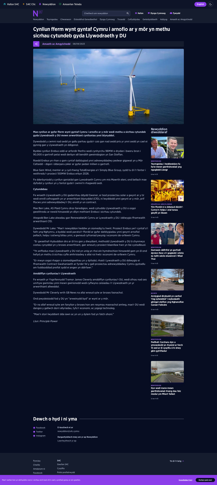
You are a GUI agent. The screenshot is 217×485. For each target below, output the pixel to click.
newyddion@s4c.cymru (68, 431)
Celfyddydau (134, 19)
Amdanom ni (39, 469)
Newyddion (38, 19)
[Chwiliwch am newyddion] (127, 13)
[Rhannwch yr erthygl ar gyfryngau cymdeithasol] (36, 44)
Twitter (39, 432)
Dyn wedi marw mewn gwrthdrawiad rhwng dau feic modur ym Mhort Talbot (166, 391)
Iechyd (154, 293)
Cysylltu (61, 468)
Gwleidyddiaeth (150, 19)
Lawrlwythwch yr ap (67, 441)
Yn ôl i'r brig (175, 461)
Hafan (140, 13)
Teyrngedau (52, 19)
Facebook (40, 428)
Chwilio (36, 465)
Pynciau (36, 461)
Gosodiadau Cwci (185, 480)
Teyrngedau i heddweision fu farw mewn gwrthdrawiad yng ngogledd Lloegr (166, 167)
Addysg (163, 19)
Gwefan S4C (63, 464)
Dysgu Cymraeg (158, 13)
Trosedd (121, 19)
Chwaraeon (65, 19)
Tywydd (176, 13)
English (200, 4)
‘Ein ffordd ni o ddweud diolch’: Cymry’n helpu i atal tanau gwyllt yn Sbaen (167, 210)
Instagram (40, 436)
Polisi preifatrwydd (66, 472)
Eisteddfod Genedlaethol (85, 19)
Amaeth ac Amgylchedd (181, 19)
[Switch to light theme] (210, 4)
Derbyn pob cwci (205, 480)
